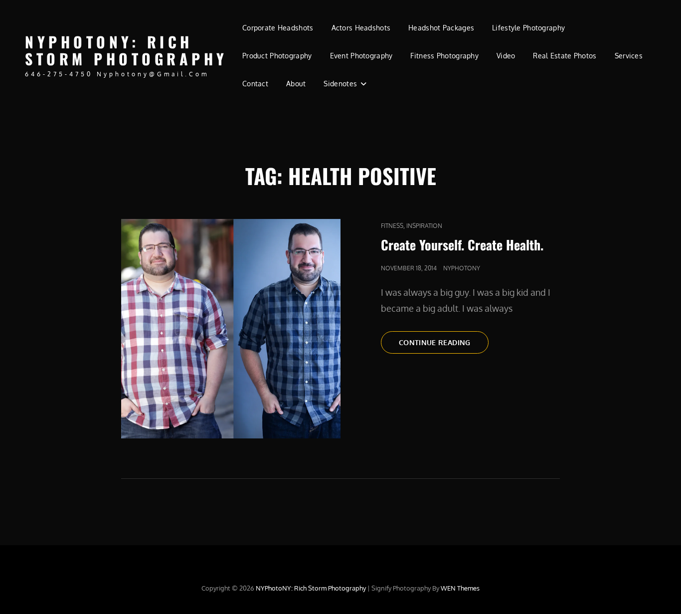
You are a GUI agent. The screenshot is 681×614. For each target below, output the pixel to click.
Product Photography (277, 55)
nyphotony (461, 268)
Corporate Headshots (278, 27)
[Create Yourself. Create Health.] (230, 328)
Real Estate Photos (564, 55)
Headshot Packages (441, 27)
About (296, 83)
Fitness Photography (444, 55)
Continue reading (444, 346)
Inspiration (424, 225)
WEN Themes (460, 588)
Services (629, 55)
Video (506, 55)
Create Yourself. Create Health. (462, 244)
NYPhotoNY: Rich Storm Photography (126, 50)
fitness (392, 225)
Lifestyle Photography (528, 27)
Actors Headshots (361, 27)
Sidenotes (340, 83)
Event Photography (361, 55)
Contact (255, 83)
